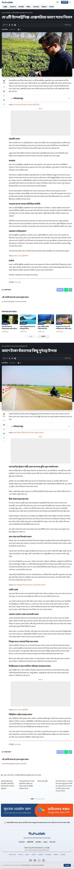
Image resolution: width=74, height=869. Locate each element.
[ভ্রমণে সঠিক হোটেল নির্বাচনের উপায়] (46, 319)
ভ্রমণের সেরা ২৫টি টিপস (20, 256)
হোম (3, 13)
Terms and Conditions (37, 865)
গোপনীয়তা (40, 855)
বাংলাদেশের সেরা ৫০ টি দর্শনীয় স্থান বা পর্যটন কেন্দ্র (63, 327)
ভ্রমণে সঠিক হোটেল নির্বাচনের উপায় (43, 327)
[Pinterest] (43, 860)
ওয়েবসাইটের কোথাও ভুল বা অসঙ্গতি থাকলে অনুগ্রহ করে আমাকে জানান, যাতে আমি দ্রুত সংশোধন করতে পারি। (38, 822)
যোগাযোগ (20, 855)
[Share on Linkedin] (4, 100)
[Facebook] (30, 860)
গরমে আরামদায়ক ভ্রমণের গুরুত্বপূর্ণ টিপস (27, 327)
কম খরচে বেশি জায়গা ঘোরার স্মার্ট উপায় (26, 104)
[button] (67, 865)
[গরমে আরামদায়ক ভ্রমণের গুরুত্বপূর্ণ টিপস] (28, 319)
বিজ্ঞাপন (27, 855)
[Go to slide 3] (34, 798)
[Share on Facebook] (9, 25)
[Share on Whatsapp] (4, 95)
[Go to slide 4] (35, 798)
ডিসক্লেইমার (48, 855)
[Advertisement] (40, 123)
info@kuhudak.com (37, 848)
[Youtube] (35, 860)
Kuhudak (17, 282)
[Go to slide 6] (38, 798)
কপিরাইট (63, 855)
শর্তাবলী (34, 855)
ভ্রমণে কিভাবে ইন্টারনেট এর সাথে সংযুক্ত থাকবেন (28, 432)
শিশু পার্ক (52, 842)
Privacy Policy (25, 865)
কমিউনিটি (30, 842)
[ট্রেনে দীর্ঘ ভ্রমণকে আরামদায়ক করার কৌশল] (10, 319)
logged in (12, 301)
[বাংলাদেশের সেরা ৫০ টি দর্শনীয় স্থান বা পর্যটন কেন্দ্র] (64, 319)
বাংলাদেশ (22, 842)
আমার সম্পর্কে (12, 855)
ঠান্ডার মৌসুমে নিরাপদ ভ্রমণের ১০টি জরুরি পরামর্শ (29, 585)
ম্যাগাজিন (38, 842)
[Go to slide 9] (42, 798)
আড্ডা (45, 842)
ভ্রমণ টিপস (7, 13)
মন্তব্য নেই (12, 29)
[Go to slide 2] (32, 798)
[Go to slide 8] (41, 798)
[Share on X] (4, 91)
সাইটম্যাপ (56, 855)
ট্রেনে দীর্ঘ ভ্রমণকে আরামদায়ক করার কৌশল (9, 327)
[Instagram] (39, 860)
